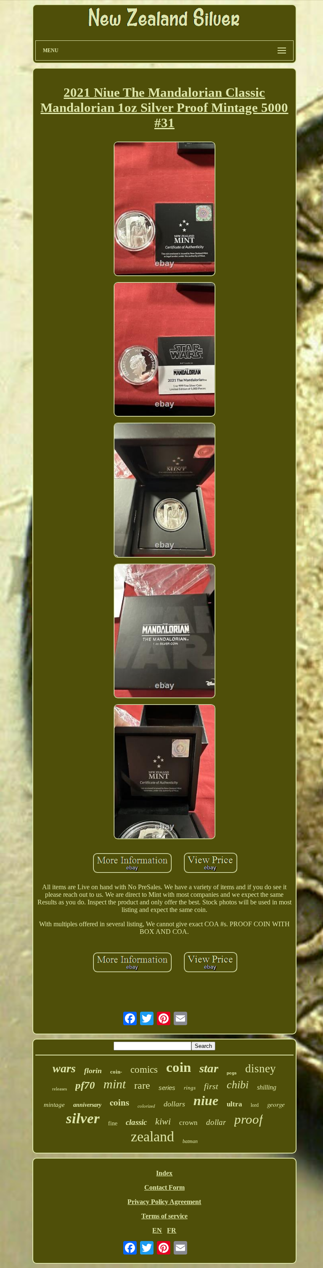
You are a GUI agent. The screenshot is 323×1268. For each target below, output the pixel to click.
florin (93, 1070)
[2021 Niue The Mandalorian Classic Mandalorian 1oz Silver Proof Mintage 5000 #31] (164, 209)
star (208, 1068)
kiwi (163, 1121)
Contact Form (164, 1187)
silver (83, 1118)
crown (188, 1123)
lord (255, 1105)
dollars (174, 1104)
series (167, 1087)
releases (59, 1088)
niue (205, 1100)
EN (157, 1230)
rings (190, 1088)
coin (178, 1067)
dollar (216, 1122)
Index (164, 1173)
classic (136, 1122)
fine (112, 1123)
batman (190, 1141)
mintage (54, 1104)
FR (171, 1230)
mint (114, 1084)
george (276, 1104)
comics (144, 1069)
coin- (116, 1072)
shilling (266, 1087)
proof (248, 1119)
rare (142, 1085)
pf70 (85, 1085)
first (211, 1086)
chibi (238, 1085)
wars (64, 1068)
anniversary (87, 1105)
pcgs (232, 1073)
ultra (234, 1104)
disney (260, 1068)
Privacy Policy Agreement (164, 1201)
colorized (146, 1106)
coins (119, 1102)
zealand (152, 1136)
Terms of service (164, 1216)
